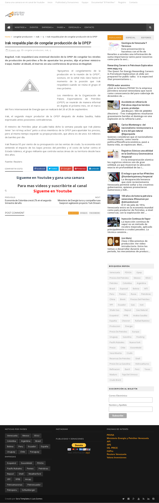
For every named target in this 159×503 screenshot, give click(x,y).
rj (43, 36)
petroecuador (34, 484)
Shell (137, 358)
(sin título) (126, 238)
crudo (129, 353)
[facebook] (128, 499)
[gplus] (134, 499)
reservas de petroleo (120, 358)
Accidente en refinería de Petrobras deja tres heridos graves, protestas (135, 105)
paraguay (34, 451)
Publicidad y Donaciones (67, 2)
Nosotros (19, 27)
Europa (135, 331)
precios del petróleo (140, 299)
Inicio (50, 2)
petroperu (12, 490)
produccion (115, 326)
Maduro (113, 374)
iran (142, 304)
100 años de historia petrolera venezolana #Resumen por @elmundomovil (136, 199)
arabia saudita (140, 315)
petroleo (114, 283)
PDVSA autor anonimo (118, 85)
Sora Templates (23, 498)
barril (127, 369)
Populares (115, 38)
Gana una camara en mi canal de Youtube (25, 2)
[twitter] (124, 499)
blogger (73, 213)
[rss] (143, 499)
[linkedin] (148, 499)
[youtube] (139, 499)
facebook (95, 213)
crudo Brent (115, 380)
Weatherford (35, 473)
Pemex (122, 294)
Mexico (137, 277)
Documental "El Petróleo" (103, 2)
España (113, 320)
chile (123, 347)
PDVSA (128, 272)
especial (124, 288)
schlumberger (28, 490)
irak (37, 36)
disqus (83, 213)
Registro (122, 2)
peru (112, 294)
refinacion (115, 369)
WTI (146, 288)
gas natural (142, 310)
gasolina (127, 336)
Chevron (126, 320)
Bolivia (136, 288)
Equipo (85, 2)
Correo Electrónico (118, 395)
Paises (60, 27)
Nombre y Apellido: (118, 405)
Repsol (128, 310)
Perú (137, 369)
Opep (139, 272)
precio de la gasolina (120, 363)
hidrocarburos (142, 363)
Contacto (133, 2)
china (112, 299)
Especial (130, 38)
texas (147, 369)
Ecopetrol (114, 315)
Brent (122, 299)
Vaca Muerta (116, 353)
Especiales (74, 27)
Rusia (133, 294)
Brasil (112, 288)
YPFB (126, 315)
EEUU (148, 277)
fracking (140, 336)
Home (8, 36)
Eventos (34, 27)
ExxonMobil (135, 347)
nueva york (134, 342)
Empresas (47, 27)
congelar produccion (23, 36)
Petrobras (146, 294)
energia (128, 326)
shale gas (114, 310)
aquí (88, 452)
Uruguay (114, 336)
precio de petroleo (118, 331)
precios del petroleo (119, 277)
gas (133, 304)
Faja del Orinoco (130, 374)
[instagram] (153, 499)
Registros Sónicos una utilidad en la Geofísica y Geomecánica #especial (137, 153)
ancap (28, 479)
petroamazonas (14, 484)
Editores (146, 38)
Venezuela (115, 272)
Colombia (127, 283)
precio (113, 347)
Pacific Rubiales (117, 342)
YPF (111, 304)
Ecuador (122, 304)
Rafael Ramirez (142, 320)
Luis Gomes (37, 498)
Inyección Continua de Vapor (136, 219)
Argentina (141, 283)
